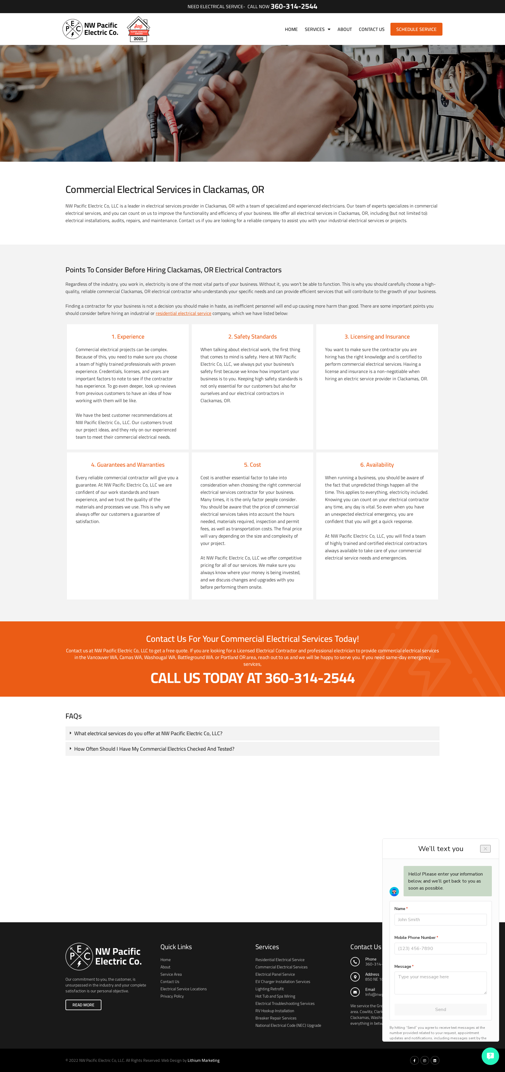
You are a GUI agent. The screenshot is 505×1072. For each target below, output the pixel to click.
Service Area (171, 974)
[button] (252, 733)
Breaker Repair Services (276, 1018)
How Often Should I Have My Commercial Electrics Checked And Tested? (154, 749)
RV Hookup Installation (274, 1011)
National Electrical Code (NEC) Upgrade (288, 1025)
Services (315, 29)
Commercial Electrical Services (281, 967)
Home (291, 29)
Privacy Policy (172, 996)
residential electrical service (183, 313)
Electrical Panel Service (275, 974)
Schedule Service (416, 29)
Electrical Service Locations (183, 989)
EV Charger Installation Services (282, 981)
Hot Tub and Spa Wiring (275, 996)
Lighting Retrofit (269, 989)
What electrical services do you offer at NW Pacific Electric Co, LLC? (148, 733)
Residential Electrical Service (280, 960)
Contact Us (372, 29)
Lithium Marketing (203, 1060)
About (345, 29)
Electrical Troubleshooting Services (285, 1003)
